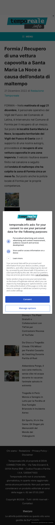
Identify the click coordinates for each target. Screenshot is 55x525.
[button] (27, 258)
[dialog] (27, 262)
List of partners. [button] (42, 275)
